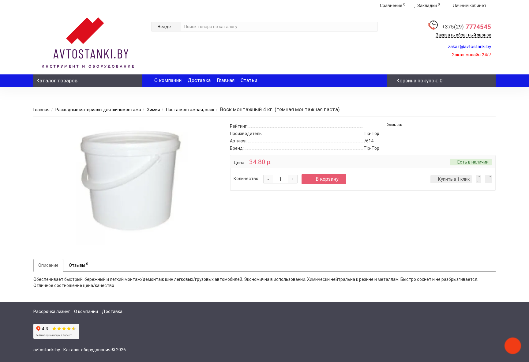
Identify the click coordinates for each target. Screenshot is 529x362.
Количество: (246, 178)
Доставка (199, 80)
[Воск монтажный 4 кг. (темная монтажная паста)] (127, 184)
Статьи (249, 80)
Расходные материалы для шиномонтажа (98, 109)
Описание (48, 265)
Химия (153, 109)
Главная (225, 80)
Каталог (56, 80)
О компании (168, 80)
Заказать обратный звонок (463, 34)
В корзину (327, 179)
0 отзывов (394, 125)
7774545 (466, 27)
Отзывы (78, 264)
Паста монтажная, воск (190, 109)
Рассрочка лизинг (51, 311)
